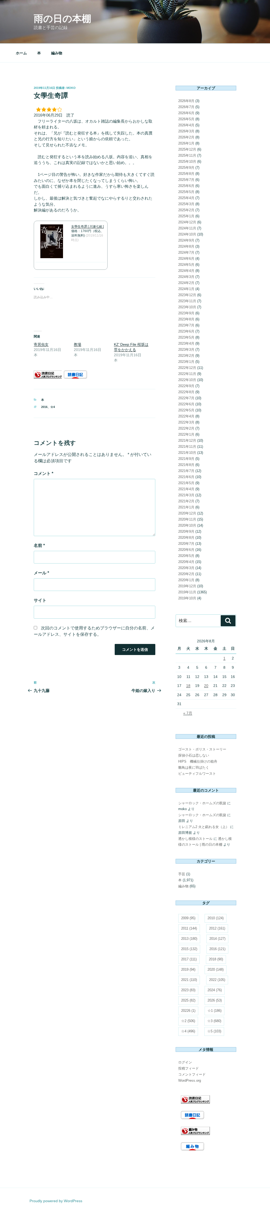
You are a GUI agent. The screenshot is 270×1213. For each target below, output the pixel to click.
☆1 (214, 1011)
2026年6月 (186, 113)
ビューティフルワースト (197, 774)
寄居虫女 (41, 344)
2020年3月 (186, 568)
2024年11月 (187, 228)
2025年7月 (186, 180)
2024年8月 (186, 246)
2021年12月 (187, 440)
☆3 (214, 1021)
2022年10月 (187, 380)
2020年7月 (186, 544)
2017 (189, 959)
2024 (215, 990)
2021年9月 (186, 459)
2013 (189, 939)
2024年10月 (187, 234)
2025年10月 (187, 161)
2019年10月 (187, 598)
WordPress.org (189, 1080)
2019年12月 (187, 586)
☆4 (52, 406)
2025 (188, 1000)
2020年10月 (187, 525)
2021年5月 (186, 483)
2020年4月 (186, 562)
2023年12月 (187, 295)
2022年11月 (187, 374)
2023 (188, 990)
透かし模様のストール (195, 839)
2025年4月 (186, 198)
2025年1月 (186, 216)
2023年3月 (186, 350)
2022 (217, 980)
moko (71, 87)
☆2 (188, 1021)
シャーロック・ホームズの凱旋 (202, 803)
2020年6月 (186, 550)
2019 (188, 969)
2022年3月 (186, 422)
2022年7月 (186, 398)
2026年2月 (186, 137)
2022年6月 (186, 404)
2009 (188, 918)
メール (41, 573)
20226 (188, 1011)
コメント (43, 473)
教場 (77, 344)
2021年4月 (186, 489)
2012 (217, 928)
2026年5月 (186, 119)
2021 (189, 980)
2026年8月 (186, 101)
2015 (189, 949)
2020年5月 (186, 556)
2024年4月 (186, 271)
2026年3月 (186, 131)
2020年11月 (187, 519)
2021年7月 (186, 471)
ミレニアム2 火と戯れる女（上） (203, 827)
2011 (189, 928)
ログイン (185, 1062)
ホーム (21, 53)
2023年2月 (186, 356)
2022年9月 (186, 386)
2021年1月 (186, 507)
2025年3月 (186, 204)
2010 (216, 918)
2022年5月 (186, 410)
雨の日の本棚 (62, 18)
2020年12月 (187, 513)
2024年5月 (186, 265)
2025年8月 (186, 174)
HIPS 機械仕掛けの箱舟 (197, 761)
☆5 (214, 1031)
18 (188, 685)
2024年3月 (186, 277)
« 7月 (187, 713)
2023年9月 (186, 313)
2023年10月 (187, 307)
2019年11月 (187, 592)
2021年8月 (186, 465)
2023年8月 (186, 319)
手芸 (181, 874)
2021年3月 (186, 495)
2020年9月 (186, 531)
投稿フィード (188, 1068)
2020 (216, 969)
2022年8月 (186, 392)
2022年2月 (186, 428)
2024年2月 (186, 283)
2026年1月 (186, 143)
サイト (40, 600)
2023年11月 (187, 301)
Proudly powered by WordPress (56, 1201)
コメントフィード (192, 1074)
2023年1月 (186, 362)
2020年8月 (186, 538)
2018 (216, 959)
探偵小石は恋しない (193, 755)
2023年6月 (186, 331)
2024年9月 (186, 240)
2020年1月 (186, 580)
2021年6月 (186, 477)
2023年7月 (186, 325)
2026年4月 (186, 125)
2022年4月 (186, 416)
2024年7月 (186, 252)
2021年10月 (187, 453)
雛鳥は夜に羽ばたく (193, 767)
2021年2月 (186, 501)
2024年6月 (186, 259)
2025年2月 (186, 210)
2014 (217, 939)
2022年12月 (187, 368)
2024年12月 (187, 222)
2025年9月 (186, 168)
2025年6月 (186, 186)
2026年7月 (186, 107)
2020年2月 (186, 574)
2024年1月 (186, 289)
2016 (44, 406)
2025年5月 (186, 192)
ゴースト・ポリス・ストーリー (202, 749)
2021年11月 (187, 447)
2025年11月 (187, 155)
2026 (215, 1000)
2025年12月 (187, 149)
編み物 (56, 53)
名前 (39, 545)
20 (206, 685)
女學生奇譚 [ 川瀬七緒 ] (87, 226)
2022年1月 (186, 434)
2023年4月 (186, 343)
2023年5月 (186, 337)
